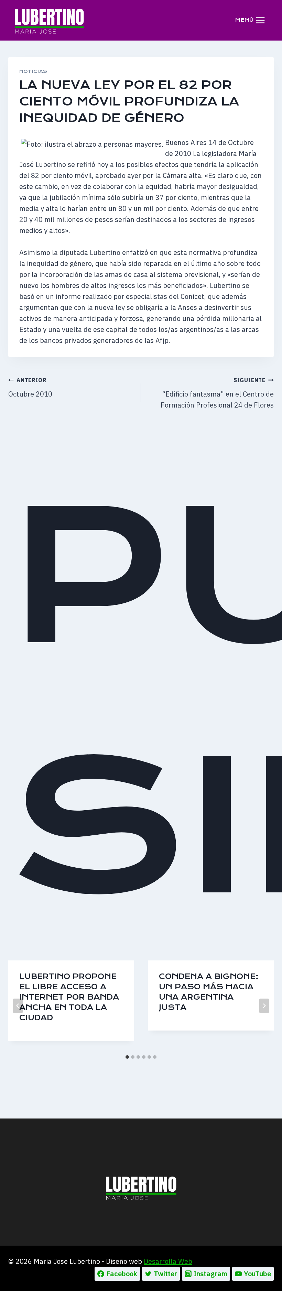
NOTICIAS (33, 71)
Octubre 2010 (30, 388)
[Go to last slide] (18, 1006)
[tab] (127, 1057)
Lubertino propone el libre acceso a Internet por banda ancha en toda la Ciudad (69, 997)
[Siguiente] (264, 1006)
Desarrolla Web (168, 1261)
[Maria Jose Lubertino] (49, 19)
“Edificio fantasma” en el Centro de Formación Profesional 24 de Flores (217, 393)
